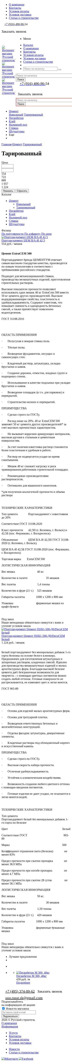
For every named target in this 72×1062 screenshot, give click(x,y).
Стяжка (13, 128)
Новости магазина (17, 1008)
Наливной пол (18, 124)
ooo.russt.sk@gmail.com (24, 998)
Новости (14, 1049)
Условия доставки (20, 1042)
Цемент (13, 111)
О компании (9, 1023)
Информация (9, 1026)
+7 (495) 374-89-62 (20, 991)
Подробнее (23, 982)
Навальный (16, 114)
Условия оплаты (19, 1039)
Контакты (15, 1036)
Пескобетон (16, 118)
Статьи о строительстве (24, 1052)
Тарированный (33, 114)
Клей (12, 121)
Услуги (13, 1032)
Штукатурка (16, 131)
